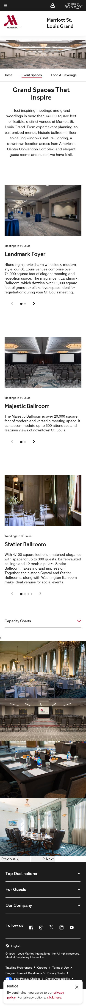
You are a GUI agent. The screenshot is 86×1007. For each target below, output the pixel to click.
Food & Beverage (64, 75)
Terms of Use (60, 967)
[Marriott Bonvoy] (70, 6)
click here (54, 997)
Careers (42, 967)
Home (8, 75)
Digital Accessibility (57, 978)
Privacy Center (56, 973)
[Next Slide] (34, 304)
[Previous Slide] (12, 304)
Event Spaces (32, 75)
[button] (52, 5)
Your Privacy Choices (26, 978)
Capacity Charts (18, 621)
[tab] (21, 304)
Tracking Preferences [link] (19, 967)
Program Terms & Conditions (24, 973)
